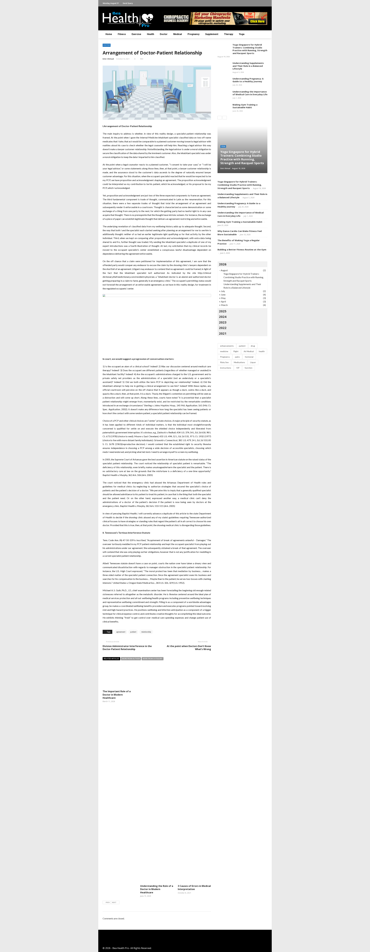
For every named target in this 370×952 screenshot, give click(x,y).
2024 (222, 316)
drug (253, 346)
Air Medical (249, 351)
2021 (222, 333)
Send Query (128, 3)
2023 (222, 322)
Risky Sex (224, 362)
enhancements (227, 346)
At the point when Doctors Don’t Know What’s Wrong (189, 648)
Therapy (228, 34)
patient (133, 632)
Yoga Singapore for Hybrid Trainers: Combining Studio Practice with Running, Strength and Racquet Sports (250, 49)
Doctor (164, 34)
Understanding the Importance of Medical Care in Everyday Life (250, 93)
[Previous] (220, 117)
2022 (222, 328)
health (262, 351)
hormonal (249, 357)
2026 (222, 264)
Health (150, 34)
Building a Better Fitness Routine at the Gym (242, 249)
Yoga (241, 34)
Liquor (253, 362)
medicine (224, 351)
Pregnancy (193, 34)
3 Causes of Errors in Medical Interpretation (194, 887)
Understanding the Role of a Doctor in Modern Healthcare (156, 889)
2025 (222, 311)
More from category (152, 658)
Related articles (111, 658)
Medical (177, 34)
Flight (235, 351)
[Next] (224, 117)
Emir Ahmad (108, 59)
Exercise (136, 34)
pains (237, 357)
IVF (237, 368)
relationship (146, 632)
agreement (120, 632)
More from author (131, 658)
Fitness (122, 34)
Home (109, 34)
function (248, 368)
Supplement (211, 34)
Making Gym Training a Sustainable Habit (245, 106)
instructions (225, 368)
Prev (108, 902)
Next (114, 902)
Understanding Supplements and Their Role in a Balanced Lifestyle (248, 66)
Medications (239, 362)
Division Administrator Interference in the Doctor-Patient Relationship (127, 648)
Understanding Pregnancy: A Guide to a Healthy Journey (248, 80)
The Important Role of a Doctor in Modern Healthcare (117, 694)
